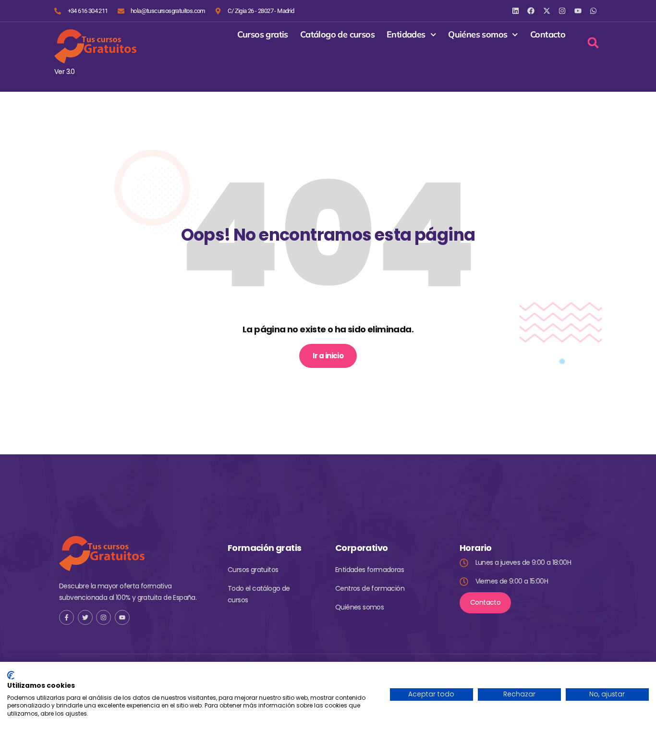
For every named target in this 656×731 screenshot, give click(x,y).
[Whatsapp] (593, 10)
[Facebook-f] (66, 617)
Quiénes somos (477, 34)
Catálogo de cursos (337, 34)
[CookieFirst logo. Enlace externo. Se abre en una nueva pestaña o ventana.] (10, 675)
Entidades (406, 34)
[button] (593, 42)
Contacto (547, 34)
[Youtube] (122, 617)
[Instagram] (562, 10)
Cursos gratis (262, 34)
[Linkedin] (515, 10)
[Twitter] (85, 617)
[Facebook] (531, 10)
